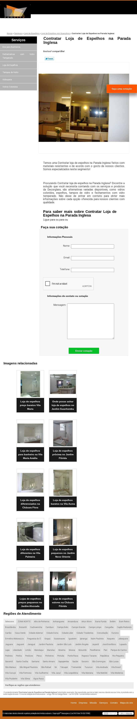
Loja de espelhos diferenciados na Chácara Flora (30, 504)
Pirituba (60, 656)
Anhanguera (58, 621)
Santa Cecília (22, 661)
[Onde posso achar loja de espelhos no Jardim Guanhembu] (63, 382)
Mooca (72, 650)
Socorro (85, 661)
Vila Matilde (102, 673)
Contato (102, 25)
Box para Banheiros (11, 47)
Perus (39, 656)
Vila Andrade (102, 667)
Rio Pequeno (118, 656)
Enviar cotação (83, 350)
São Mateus (10, 667)
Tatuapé (64, 667)
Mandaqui (39, 650)
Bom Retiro (124, 621)
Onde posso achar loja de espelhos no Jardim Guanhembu (63, 405)
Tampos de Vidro (10, 72)
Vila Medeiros (117, 673)
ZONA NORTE (24, 621)
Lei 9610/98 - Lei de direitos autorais (83, 694)
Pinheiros (49, 656)
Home (74, 703)
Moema (61, 650)
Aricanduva (73, 621)
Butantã (23, 627)
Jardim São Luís (64, 644)
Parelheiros (95, 650)
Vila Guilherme (41, 673)
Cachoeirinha (36, 627)
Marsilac (51, 650)
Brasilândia (10, 627)
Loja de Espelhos (10, 65)
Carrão (8, 633)
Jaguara (9, 644)
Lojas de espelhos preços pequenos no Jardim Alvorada (30, 602)
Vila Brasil (116, 667)
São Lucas (114, 661)
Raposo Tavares (89, 656)
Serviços (78, 25)
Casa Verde (20, 633)
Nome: (67, 245)
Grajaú (47, 639)
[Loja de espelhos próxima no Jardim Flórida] (63, 432)
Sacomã (9, 661)
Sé (55, 667)
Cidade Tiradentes (85, 633)
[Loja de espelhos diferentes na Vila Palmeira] (30, 530)
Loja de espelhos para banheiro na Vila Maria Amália (30, 454)
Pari (105, 650)
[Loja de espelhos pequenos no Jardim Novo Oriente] (63, 530)
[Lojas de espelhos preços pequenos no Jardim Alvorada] (30, 580)
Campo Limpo (95, 627)
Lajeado (123, 644)
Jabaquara (123, 639)
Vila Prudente (11, 679)
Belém (113, 621)
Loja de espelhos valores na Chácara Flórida (63, 602)
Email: (67, 257)
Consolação (102, 633)
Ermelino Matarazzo (14, 639)
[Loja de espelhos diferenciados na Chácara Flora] (30, 481)
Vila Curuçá (10, 673)
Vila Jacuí (56, 673)
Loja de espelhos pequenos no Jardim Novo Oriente (63, 553)
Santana (35, 661)
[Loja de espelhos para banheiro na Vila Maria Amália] (30, 432)
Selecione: (9, 621)
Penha (19, 656)
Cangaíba (109, 627)
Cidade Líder (67, 633)
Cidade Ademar (36, 633)
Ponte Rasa (73, 656)
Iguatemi (72, 639)
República (104, 656)
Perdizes (29, 656)
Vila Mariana (87, 673)
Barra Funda (100, 621)
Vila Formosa (25, 673)
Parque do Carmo (119, 650)
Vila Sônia (25, 679)
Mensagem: (60, 305)
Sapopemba (63, 661)
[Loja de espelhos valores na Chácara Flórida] (63, 580)
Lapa (7, 650)
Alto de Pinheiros (41, 621)
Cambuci (50, 627)
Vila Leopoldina (71, 673)
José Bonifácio (109, 644)
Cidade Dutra (52, 633)
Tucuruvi (89, 667)
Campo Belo (62, 627)
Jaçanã (95, 644)
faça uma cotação (122, 88)
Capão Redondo (124, 627)
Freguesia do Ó (34, 639)
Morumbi (83, 650)
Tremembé (76, 667)
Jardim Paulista (46, 644)
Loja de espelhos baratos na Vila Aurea (63, 502)
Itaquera (111, 639)
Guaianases (59, 639)
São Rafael (46, 667)
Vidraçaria (7, 79)
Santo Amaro (49, 661)
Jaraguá (31, 644)
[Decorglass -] (19, 11)
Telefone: (65, 269)
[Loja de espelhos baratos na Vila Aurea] (63, 481)
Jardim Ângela (81, 644)
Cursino (115, 633)
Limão (28, 650)
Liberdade (17, 650)
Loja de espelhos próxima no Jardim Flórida (63, 454)
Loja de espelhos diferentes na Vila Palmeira (30, 553)
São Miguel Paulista (29, 667)
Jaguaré (20, 644)
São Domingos (99, 661)
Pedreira (9, 656)
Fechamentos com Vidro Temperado (18, 56)
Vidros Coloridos (10, 87)
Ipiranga (83, 639)
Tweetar (49, 58)
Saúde (75, 661)
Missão (55, 25)
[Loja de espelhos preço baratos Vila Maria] (30, 382)
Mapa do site (126, 703)
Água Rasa (38, 679)
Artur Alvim (87, 621)
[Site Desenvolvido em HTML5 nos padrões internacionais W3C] (109, 713)
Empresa (31, 25)
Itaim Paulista (97, 639)
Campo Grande (78, 627)
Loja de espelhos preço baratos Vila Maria (30, 405)
